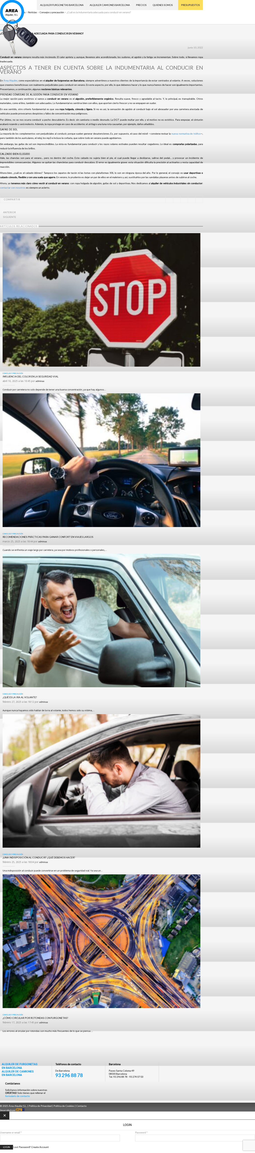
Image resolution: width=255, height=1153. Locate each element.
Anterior (9, 212)
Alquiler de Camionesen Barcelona (18, 1073)
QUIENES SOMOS (163, 4)
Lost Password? (22, 1147)
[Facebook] (176, 199)
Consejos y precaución (13, 373)
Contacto (81, 1105)
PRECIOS (141, 4)
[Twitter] (169, 199)
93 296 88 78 (69, 1075)
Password (141, 1132)
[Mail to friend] (199, 199)
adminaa (40, 381)
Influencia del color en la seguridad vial (30, 376)
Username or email (11, 1132)
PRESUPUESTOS (190, 4)
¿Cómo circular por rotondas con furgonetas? (35, 1017)
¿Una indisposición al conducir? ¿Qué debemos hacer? (39, 857)
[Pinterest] (184, 199)
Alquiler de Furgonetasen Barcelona (19, 1066)
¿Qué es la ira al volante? (20, 697)
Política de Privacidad (40, 1105)
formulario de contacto (17, 1095)
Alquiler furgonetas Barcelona (62, 4)
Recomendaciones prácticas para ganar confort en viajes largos (48, 536)
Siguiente (9, 216)
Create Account (40, 1147)
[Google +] (191, 199)
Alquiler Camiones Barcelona (110, 4)
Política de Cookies (64, 1105)
